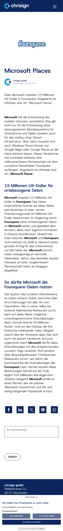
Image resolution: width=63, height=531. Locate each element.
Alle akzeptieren (46, 516)
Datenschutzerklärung (9, 511)
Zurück (12, 456)
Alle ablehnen (16, 516)
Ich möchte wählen (31, 522)
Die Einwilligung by (31, 529)
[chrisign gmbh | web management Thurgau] (16, 6)
